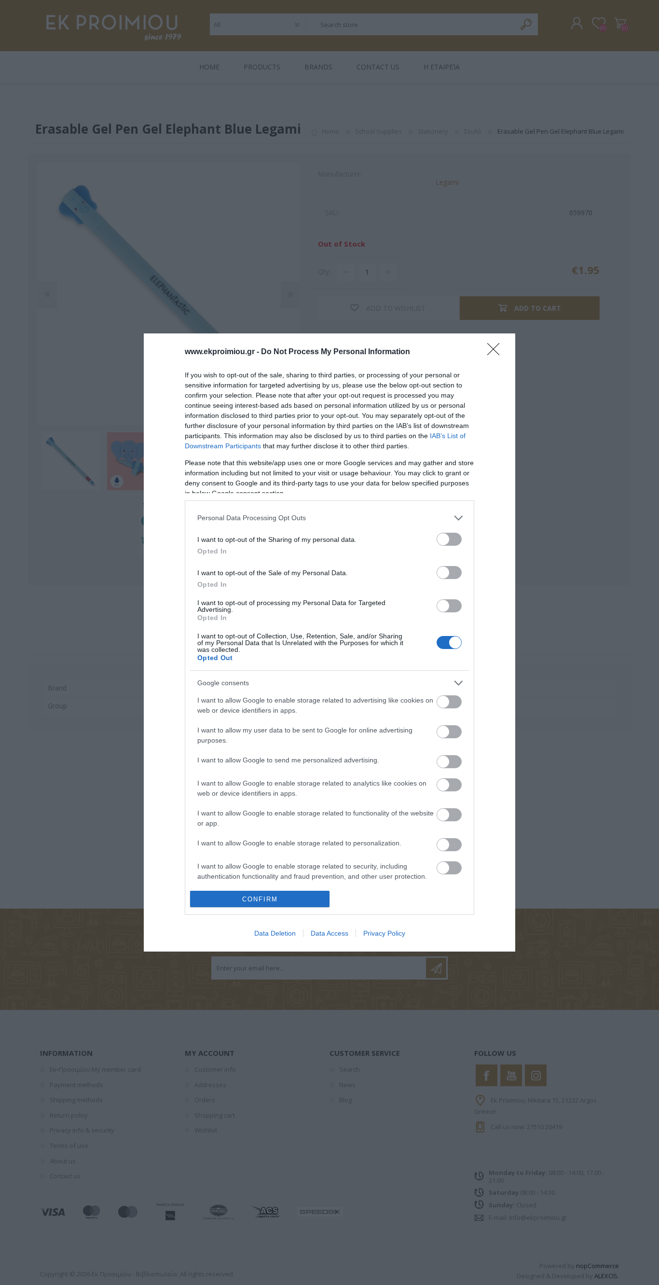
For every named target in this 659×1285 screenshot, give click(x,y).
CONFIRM (260, 899)
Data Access (329, 933)
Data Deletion (275, 933)
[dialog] (329, 642)
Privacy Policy (384, 933)
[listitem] (329, 518)
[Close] (496, 352)
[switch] (449, 539)
